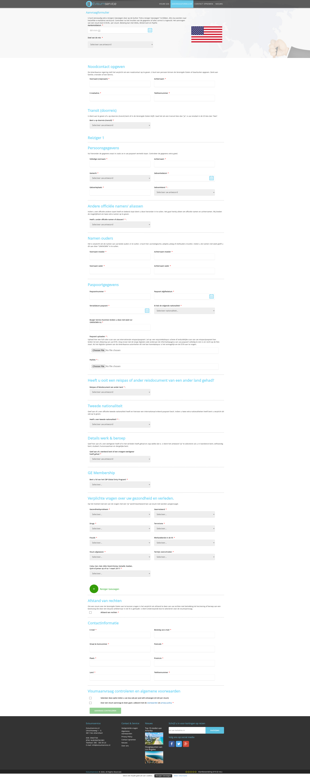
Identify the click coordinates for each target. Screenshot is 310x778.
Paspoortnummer (97, 291)
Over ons (125, 746)
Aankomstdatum (95, 25)
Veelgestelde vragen (129, 728)
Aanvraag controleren (105, 711)
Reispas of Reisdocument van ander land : (108, 387)
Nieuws (219, 4)
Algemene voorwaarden (126, 732)
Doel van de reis (94, 37)
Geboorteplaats (96, 187)
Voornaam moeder (97, 252)
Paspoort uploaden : (99, 336)
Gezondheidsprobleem (99, 509)
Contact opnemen (204, 4)
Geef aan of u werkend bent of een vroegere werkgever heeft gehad (112, 452)
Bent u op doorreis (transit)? (101, 120)
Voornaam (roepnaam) (99, 79)
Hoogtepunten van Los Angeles (153, 748)
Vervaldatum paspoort (99, 306)
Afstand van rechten (109, 612)
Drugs (92, 523)
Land (92, 672)
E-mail (92, 630)
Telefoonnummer (161, 93)
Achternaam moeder (162, 252)
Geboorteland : (161, 187)
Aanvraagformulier (182, 4)
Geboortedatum (160, 173)
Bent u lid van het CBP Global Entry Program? (108, 479)
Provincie (158, 658)
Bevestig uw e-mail (162, 630)
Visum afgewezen (97, 552)
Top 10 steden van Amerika (153, 729)
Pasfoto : (94, 360)
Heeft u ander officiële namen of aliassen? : (108, 219)
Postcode (158, 644)
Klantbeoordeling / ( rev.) (210, 772)
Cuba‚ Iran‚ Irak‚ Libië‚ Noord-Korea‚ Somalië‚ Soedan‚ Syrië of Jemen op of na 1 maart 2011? (111, 567)
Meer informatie (180, 775)
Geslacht (93, 173)
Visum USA (164, 4)
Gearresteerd (159, 509)
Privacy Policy (126, 736)
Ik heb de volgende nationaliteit (167, 306)
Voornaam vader (96, 266)
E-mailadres (95, 93)
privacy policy (166, 703)
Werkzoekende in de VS (164, 538)
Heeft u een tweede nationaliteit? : (104, 419)
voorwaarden (152, 703)
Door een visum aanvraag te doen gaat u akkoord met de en (136, 703)
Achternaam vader (162, 266)
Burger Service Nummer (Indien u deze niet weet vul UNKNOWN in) (111, 321)
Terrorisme (158, 523)
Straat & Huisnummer (99, 644)
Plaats (92, 658)
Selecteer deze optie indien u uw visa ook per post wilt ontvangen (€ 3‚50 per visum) (135, 698)
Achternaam (159, 79)
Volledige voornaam (98, 159)
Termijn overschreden (163, 552)
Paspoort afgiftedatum (163, 291)
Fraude (93, 538)
